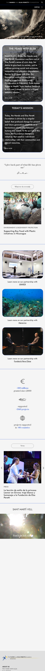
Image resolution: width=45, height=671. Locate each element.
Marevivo (22, 323)
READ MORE (8, 98)
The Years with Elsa (9, 669)
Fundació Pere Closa (22, 361)
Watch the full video (22, 535)
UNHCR (22, 284)
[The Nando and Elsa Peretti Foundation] (22, 2)
